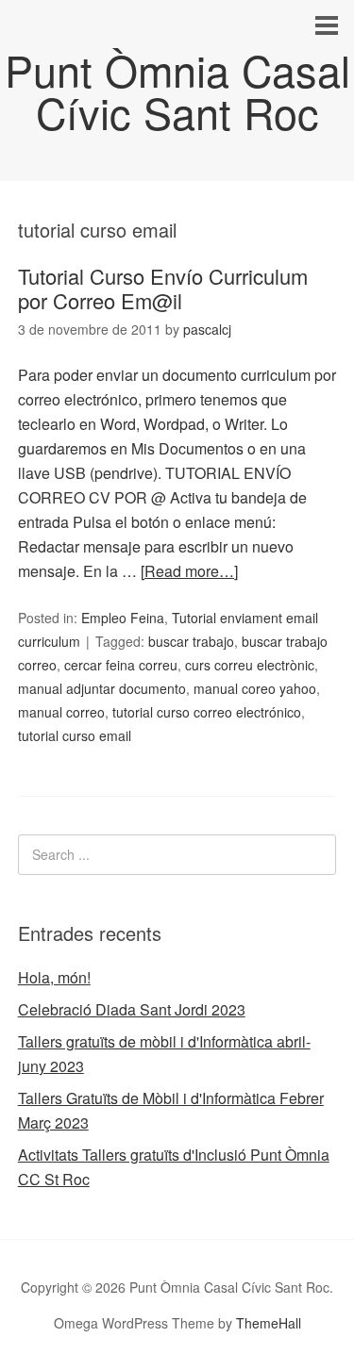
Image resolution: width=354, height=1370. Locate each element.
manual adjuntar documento (102, 688)
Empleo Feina (122, 617)
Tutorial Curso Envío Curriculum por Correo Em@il (163, 288)
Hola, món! (54, 977)
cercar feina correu (120, 664)
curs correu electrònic (249, 664)
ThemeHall (268, 1322)
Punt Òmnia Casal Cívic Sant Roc (177, 90)
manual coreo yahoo (255, 688)
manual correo (61, 711)
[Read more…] (189, 571)
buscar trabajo (191, 641)
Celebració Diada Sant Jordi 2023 (131, 1009)
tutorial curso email (74, 735)
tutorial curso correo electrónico (206, 711)
